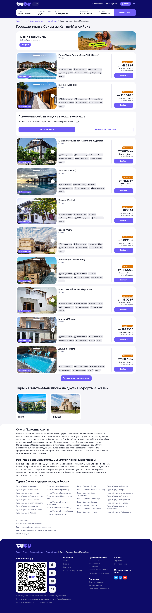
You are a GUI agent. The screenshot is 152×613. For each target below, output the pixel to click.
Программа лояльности (98, 569)
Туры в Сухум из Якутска (117, 503)
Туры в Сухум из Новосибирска (60, 511)
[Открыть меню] (134, 3)
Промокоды (93, 566)
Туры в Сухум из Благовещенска (29, 496)
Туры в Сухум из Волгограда (119, 496)
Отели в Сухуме (22, 534)
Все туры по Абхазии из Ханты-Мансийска (33, 527)
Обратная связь (120, 564)
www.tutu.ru (56, 599)
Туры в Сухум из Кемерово (58, 486)
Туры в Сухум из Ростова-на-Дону (91, 489)
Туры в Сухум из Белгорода (27, 493)
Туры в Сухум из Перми (86, 486)
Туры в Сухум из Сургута (87, 505)
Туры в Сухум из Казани (26, 513)
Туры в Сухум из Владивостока (120, 493)
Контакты (67, 567)
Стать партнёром (96, 582)
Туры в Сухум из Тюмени (117, 486)
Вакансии (67, 564)
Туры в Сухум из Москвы (26, 486)
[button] (123, 75)
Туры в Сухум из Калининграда (29, 509)
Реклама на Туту (95, 585)
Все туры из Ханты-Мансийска (29, 524)
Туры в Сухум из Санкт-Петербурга (86, 494)
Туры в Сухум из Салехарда (88, 498)
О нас (65, 560)
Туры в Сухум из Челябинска (28, 499)
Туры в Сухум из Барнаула (27, 489)
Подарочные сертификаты (94, 561)
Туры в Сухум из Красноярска (59, 493)
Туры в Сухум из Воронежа (118, 499)
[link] (25, 45)
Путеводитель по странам (99, 573)
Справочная (98, 3)
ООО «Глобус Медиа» (57, 595)
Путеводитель (111, 3)
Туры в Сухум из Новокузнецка (59, 507)
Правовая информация (72, 570)
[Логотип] (23, 3)
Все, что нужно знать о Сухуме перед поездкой (36, 530)
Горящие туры (22, 520)
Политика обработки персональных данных (34, 602)
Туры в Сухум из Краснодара (58, 489)
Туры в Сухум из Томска (87, 512)
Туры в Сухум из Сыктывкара (89, 508)
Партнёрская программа (99, 589)
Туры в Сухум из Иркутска (27, 506)
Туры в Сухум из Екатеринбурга (29, 503)
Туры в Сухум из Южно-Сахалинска (117, 507)
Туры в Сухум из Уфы (115, 489)
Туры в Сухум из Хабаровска (119, 512)
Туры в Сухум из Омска (56, 514)
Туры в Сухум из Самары (87, 502)
